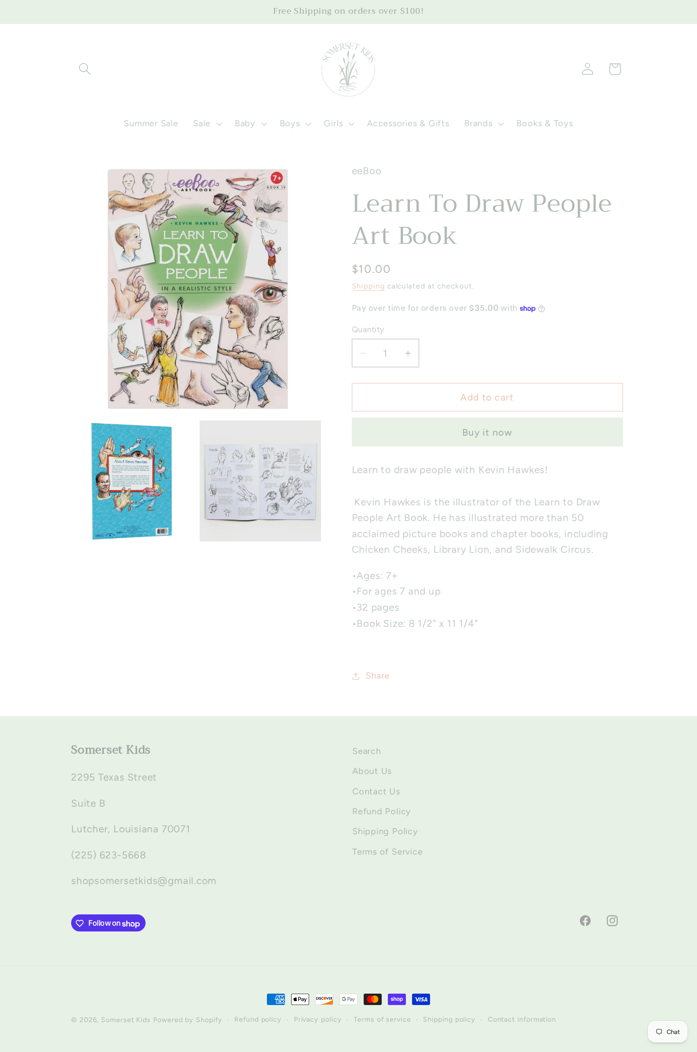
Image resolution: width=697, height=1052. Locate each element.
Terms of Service (387, 852)
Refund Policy (381, 811)
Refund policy (258, 1019)
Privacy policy (318, 1019)
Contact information (522, 1019)
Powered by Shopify (187, 1019)
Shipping (368, 285)
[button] (84, 69)
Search (366, 751)
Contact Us (376, 791)
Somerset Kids (126, 1019)
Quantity (368, 329)
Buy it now (487, 432)
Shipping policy (449, 1019)
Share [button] (377, 675)
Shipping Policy (385, 832)
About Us (372, 771)
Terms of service (382, 1019)
